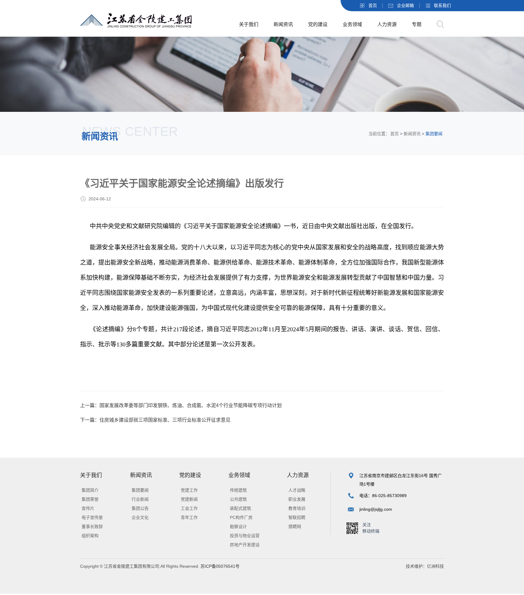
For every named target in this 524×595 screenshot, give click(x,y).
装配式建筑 (240, 508)
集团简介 (90, 490)
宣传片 (88, 508)
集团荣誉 (90, 499)
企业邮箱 (405, 5)
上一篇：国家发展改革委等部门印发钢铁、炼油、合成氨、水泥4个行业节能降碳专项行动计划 (181, 405)
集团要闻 (140, 490)
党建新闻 (189, 499)
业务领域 (352, 24)
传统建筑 (238, 490)
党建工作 (189, 490)
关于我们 (248, 24)
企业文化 (140, 517)
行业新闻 (140, 499)
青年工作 (189, 517)
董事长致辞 (92, 526)
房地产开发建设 (245, 544)
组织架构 (90, 535)
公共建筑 (238, 499)
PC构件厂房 (241, 517)
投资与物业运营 (245, 535)
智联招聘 (296, 517)
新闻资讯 (283, 24)
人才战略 (296, 490)
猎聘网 (294, 526)
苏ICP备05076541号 (219, 566)
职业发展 (296, 499)
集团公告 (140, 508)
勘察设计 (238, 526)
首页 (372, 5)
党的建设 (318, 24)
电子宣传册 (92, 517)
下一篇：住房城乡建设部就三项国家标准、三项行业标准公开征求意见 (155, 420)
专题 (417, 24)
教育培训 (296, 508)
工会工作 (189, 508)
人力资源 (387, 24)
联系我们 (442, 5)
